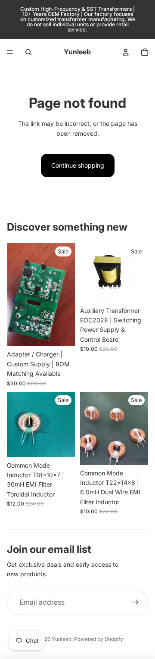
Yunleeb (61, 639)
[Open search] (28, 52)
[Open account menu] (125, 52)
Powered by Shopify (98, 639)
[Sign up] (135, 602)
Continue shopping (77, 165)
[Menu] (10, 52)
